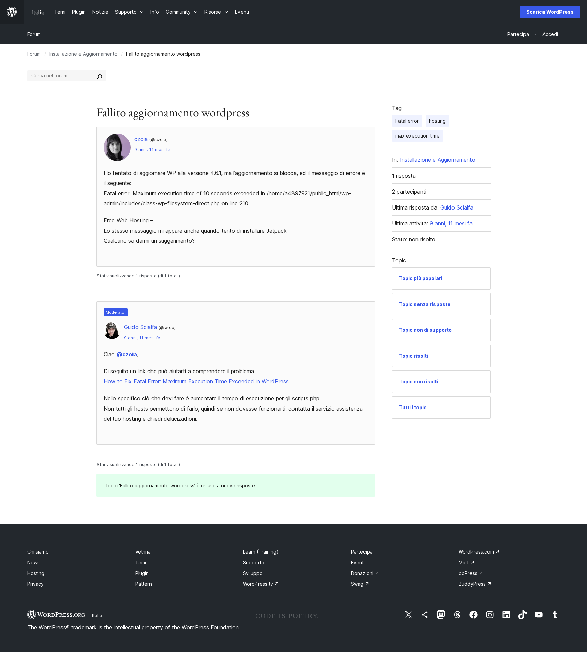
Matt (467, 562)
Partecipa (362, 552)
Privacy (35, 584)
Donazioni (365, 573)
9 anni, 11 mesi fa (152, 149)
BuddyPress (475, 584)
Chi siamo (38, 552)
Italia (97, 615)
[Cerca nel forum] (99, 75)
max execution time (417, 136)
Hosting (36, 573)
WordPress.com (479, 552)
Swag (360, 584)
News (33, 562)
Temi (140, 562)
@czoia (127, 354)
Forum (34, 34)
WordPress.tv (261, 584)
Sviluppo (253, 573)
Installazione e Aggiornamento (83, 54)
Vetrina (143, 552)
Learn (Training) (261, 552)
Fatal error (407, 121)
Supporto (253, 562)
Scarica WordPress (550, 12)
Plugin (142, 573)
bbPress (471, 573)
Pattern (143, 584)
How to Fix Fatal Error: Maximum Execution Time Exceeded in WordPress (196, 381)
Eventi (358, 562)
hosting (437, 121)
